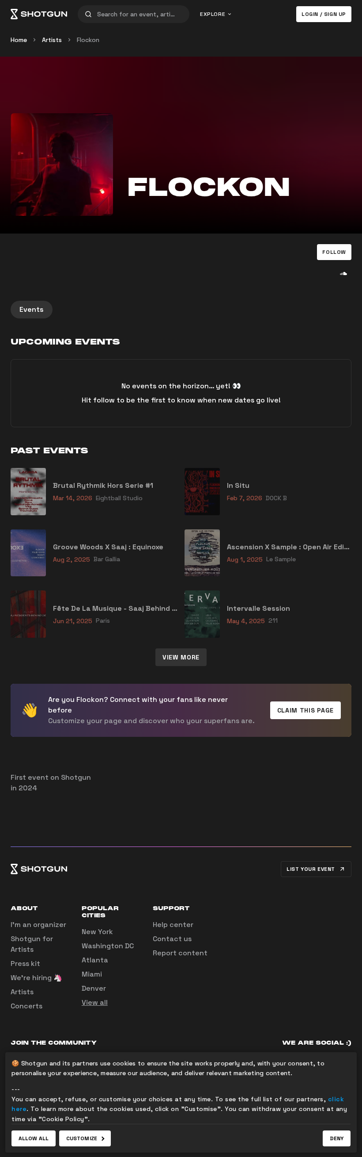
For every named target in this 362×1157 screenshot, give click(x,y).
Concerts (26, 1006)
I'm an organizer (38, 924)
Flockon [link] (88, 40)
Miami (92, 974)
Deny (336, 1138)
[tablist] (181, 309)
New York (97, 931)
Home (19, 40)
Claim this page (305, 710)
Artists (52, 40)
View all (95, 1002)
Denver (94, 988)
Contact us (172, 938)
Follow (334, 252)
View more (181, 657)
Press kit (25, 963)
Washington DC (108, 945)
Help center (173, 924)
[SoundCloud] (343, 273)
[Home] (39, 14)
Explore (212, 14)
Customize (81, 1138)
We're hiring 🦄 (36, 977)
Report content (180, 953)
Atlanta (95, 960)
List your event (311, 869)
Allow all (34, 1138)
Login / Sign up (324, 14)
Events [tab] (31, 309)
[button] (334, 252)
